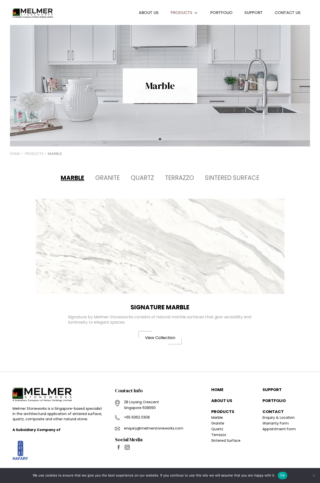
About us (221, 401)
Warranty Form (275, 423)
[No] (313, 475)
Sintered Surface (232, 178)
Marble (217, 417)
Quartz (142, 178)
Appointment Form (279, 429)
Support (272, 390)
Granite (107, 178)
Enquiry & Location (278, 417)
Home (15, 153)
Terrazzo (179, 178)
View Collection (160, 338)
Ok (282, 475)
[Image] (160, 246)
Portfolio (274, 401)
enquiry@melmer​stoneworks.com (153, 428)
